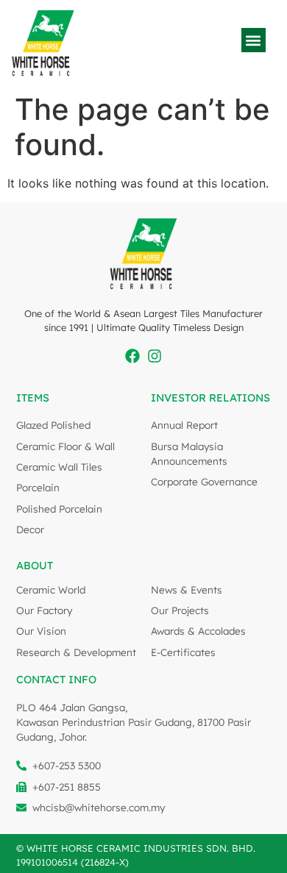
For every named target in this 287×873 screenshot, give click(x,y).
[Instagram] (154, 356)
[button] (253, 40)
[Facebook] (132, 356)
